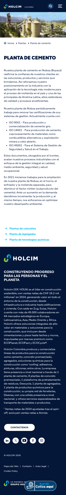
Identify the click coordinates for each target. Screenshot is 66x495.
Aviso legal (40, 466)
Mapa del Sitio (11, 466)
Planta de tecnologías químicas (29, 239)
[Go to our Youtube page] (25, 440)
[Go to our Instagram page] (42, 440)
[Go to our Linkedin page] (8, 440)
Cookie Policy (11, 471)
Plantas (22, 43)
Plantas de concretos (22, 228)
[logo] (12, 7)
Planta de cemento (40, 43)
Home (11, 43)
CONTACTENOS (19, 427)
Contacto (27, 466)
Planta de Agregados (22, 234)
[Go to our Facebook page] (34, 440)
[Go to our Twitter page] (16, 440)
